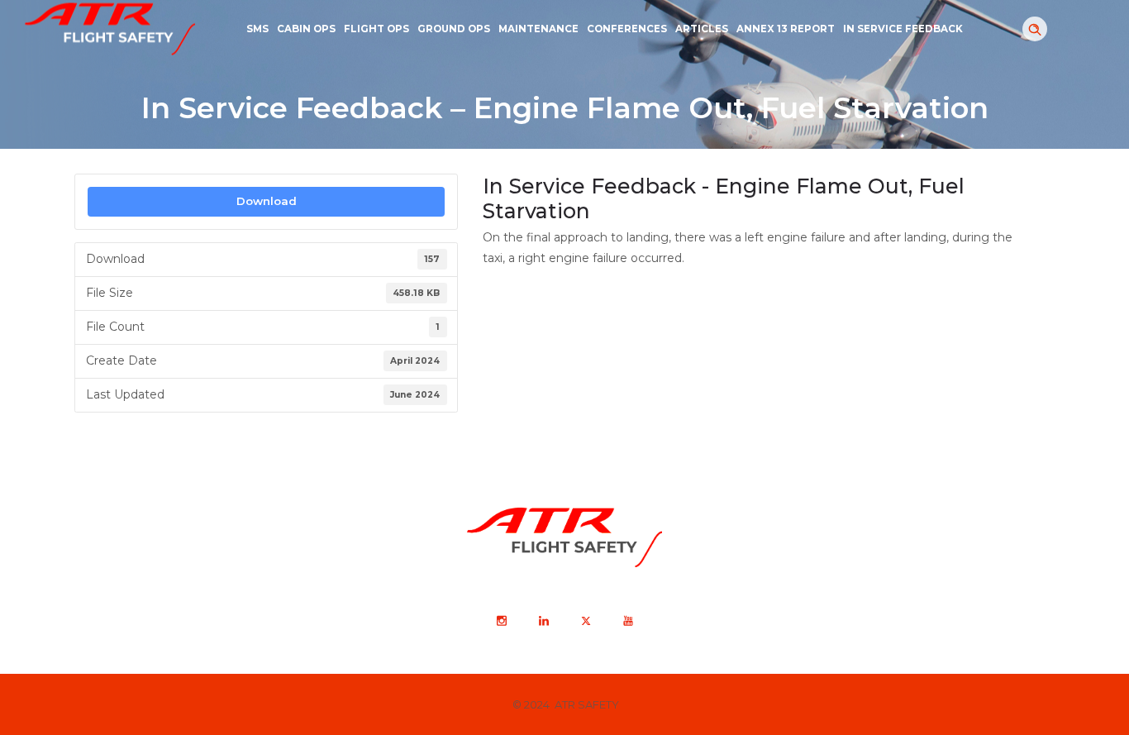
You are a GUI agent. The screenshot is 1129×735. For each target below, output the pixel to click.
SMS (257, 29)
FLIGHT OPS (376, 29)
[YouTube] (627, 621)
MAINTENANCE (538, 29)
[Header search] (1035, 30)
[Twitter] (585, 621)
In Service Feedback (903, 29)
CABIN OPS (306, 29)
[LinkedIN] (543, 621)
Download (266, 201)
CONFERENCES (627, 29)
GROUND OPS (453, 29)
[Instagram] (501, 621)
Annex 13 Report (785, 29)
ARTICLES (701, 29)
